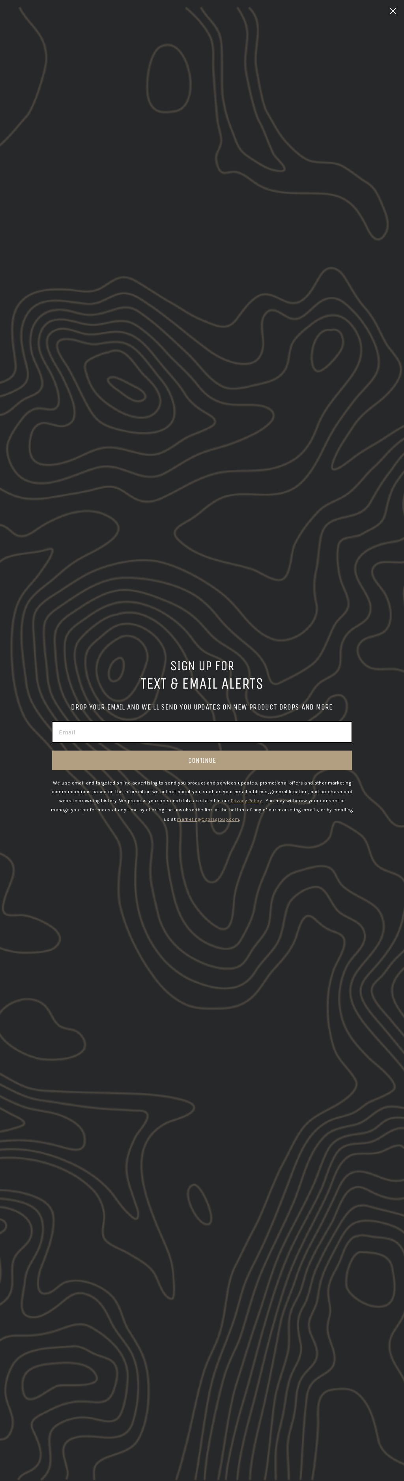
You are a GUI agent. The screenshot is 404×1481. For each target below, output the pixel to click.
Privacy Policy (246, 800)
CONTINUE (202, 760)
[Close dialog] (393, 11)
